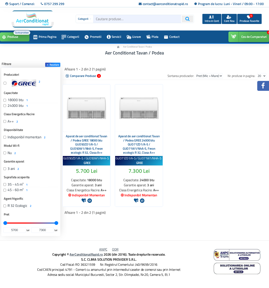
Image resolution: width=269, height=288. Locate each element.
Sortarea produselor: (180, 75)
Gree (87, 163)
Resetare (54, 65)
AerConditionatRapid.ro (86, 254)
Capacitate (11, 92)
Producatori (11, 74)
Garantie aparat (14, 161)
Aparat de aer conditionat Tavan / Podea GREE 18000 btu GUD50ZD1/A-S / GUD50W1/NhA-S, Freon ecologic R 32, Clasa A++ (86, 144)
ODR (115, 249)
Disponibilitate (13, 129)
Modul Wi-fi (12, 145)
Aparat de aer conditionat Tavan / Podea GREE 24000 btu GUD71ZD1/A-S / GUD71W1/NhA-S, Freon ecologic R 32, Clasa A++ (139, 144)
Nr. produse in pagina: (241, 75)
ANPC (103, 249)
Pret (6, 214)
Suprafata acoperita (17, 177)
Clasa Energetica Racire (19, 114)
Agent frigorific (13, 198)
